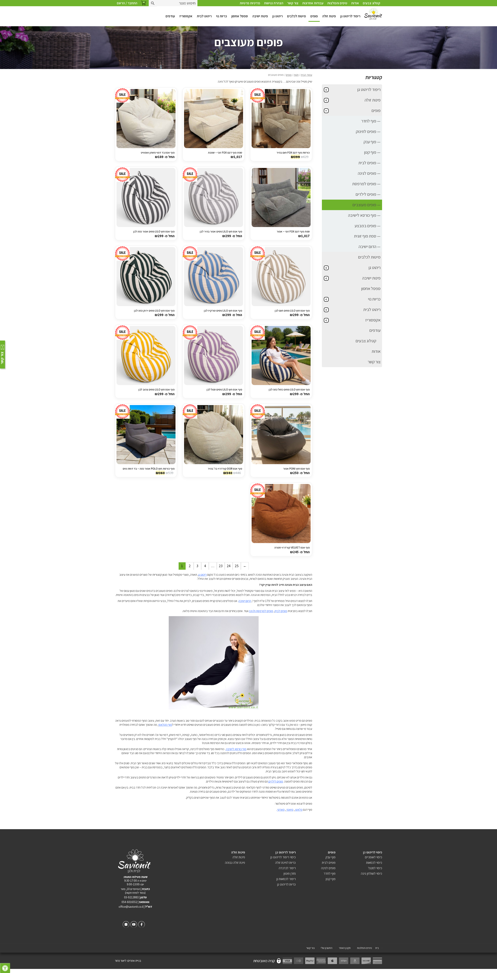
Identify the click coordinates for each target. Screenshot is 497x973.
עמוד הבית (306, 75)
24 (228, 565)
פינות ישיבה (260, 16)
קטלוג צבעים (371, 3)
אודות (355, 3)
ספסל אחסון (239, 16)
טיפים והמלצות (337, 3)
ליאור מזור (120, 961)
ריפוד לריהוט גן (350, 16)
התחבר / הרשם (127, 3)
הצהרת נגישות (273, 3)
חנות (296, 75)
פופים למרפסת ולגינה (261, 611)
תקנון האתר (345, 948)
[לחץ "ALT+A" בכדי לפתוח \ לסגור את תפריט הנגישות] (5, 968)
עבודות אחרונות (312, 3)
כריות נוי (221, 16)
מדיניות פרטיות (250, 3)
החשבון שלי (326, 948)
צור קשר (292, 3)
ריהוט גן (277, 16)
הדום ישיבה (244, 601)
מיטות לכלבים (296, 16)
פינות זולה (329, 16)
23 (220, 565)
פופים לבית (281, 611)
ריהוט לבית (204, 16)
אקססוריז (185, 16)
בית (377, 948)
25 (237, 565)
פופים (314, 16)
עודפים (170, 16)
